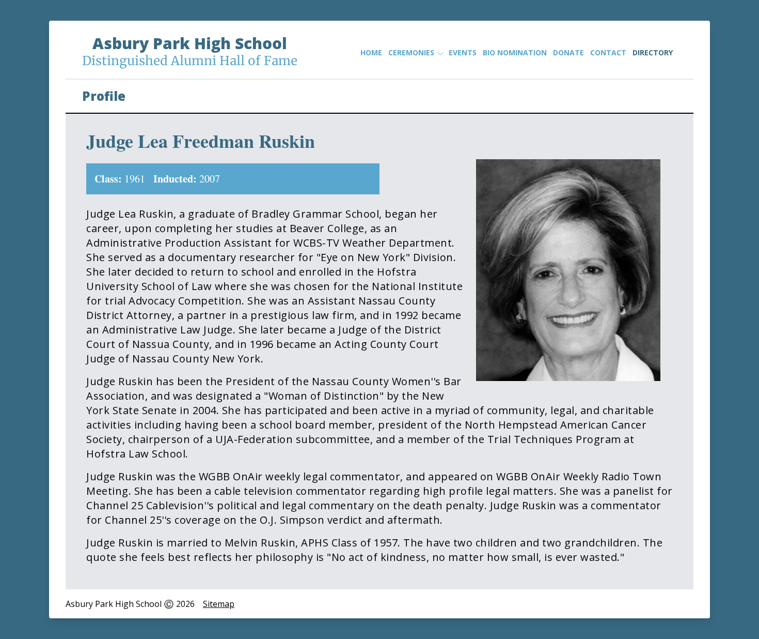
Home (371, 52)
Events (463, 52)
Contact (608, 52)
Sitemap (218, 604)
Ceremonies (411, 52)
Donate (568, 52)
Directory (652, 52)
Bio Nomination (515, 52)
